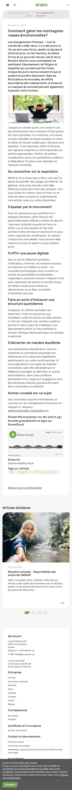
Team (10, 689)
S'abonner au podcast (19, 745)
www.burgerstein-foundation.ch (28, 410)
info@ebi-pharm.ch (25, 654)
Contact (12, 696)
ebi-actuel (29, 14)
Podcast (12, 719)
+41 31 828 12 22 (26, 650)
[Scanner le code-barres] (6, 5)
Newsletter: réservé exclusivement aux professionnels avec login (35, 751)
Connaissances (15, 13)
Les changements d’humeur (45, 14)
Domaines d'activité (18, 681)
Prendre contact (16, 742)
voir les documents (17, 730)
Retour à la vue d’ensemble (25, 487)
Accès (11, 700)
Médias (11, 704)
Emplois (12, 693)
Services (12, 685)
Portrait (12, 677)
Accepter (10, 784)
